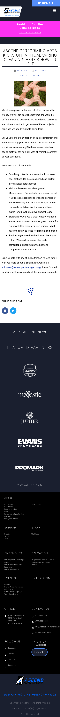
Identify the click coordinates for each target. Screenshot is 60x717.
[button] (54, 10)
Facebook (11, 648)
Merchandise (36, 504)
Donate (7, 534)
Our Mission (8, 504)
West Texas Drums (11, 594)
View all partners (30, 485)
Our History (8, 507)
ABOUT (9, 498)
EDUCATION (39, 553)
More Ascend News (30, 332)
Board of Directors (10, 509)
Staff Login (35, 534)
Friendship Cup (37, 565)
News (6, 512)
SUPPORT (11, 527)
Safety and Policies (11, 519)
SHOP (35, 498)
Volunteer (33, 75)
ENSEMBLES (13, 553)
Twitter (11, 654)
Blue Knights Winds (11, 569)
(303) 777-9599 (41, 621)
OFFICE (9, 608)
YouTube (11, 659)
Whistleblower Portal (43, 633)
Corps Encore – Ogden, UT (14, 592)
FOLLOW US (12, 641)
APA (22, 75)
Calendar (7, 584)
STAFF (36, 527)
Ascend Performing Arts (17, 615)
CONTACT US (40, 608)
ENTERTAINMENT (44, 578)
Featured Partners (30, 347)
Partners (7, 516)
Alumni (7, 539)
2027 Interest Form (30, 32)
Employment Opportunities (14, 514)
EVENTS (10, 578)
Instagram (12, 665)
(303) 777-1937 (41, 615)
